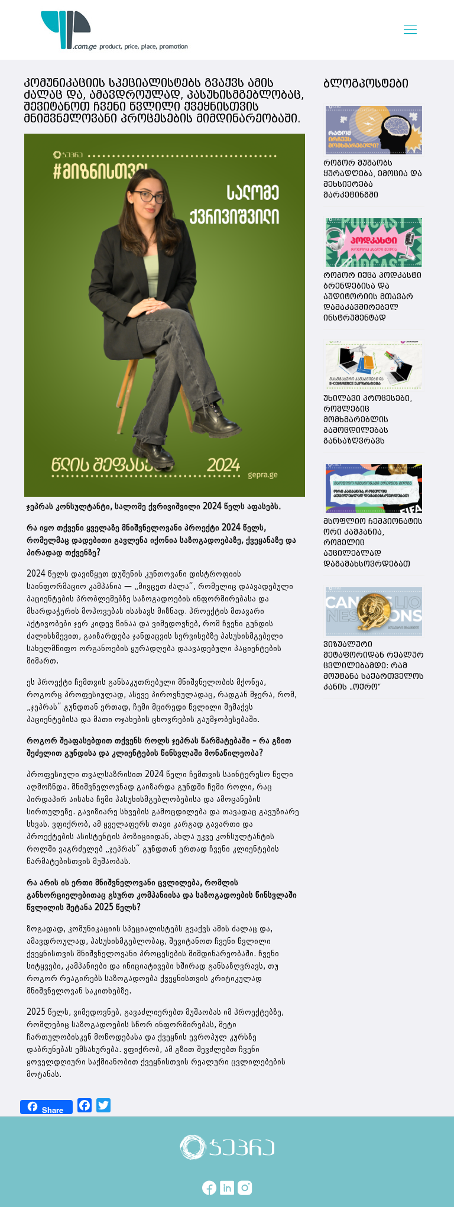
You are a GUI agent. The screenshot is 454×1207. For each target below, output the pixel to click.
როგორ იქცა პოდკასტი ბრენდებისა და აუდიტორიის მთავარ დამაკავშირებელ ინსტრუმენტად (372, 296)
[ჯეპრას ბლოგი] (115, 29)
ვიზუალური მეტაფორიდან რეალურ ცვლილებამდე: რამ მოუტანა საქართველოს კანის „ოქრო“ (373, 665)
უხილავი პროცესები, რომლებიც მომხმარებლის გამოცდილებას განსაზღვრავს (367, 419)
